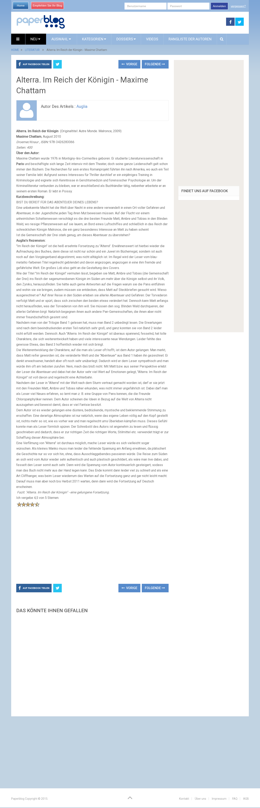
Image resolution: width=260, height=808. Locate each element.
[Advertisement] (146, 22)
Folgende (153, 64)
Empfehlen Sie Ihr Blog (47, 5)
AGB (246, 798)
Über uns (200, 798)
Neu (34, 39)
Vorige (131, 64)
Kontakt (184, 798)
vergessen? (238, 6)
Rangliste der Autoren (190, 39)
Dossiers (124, 39)
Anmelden (219, 6)
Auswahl (60, 39)
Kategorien (92, 39)
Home (21, 5)
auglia (81, 106)
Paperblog (17, 798)
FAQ (234, 798)
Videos (152, 39)
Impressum (219, 798)
